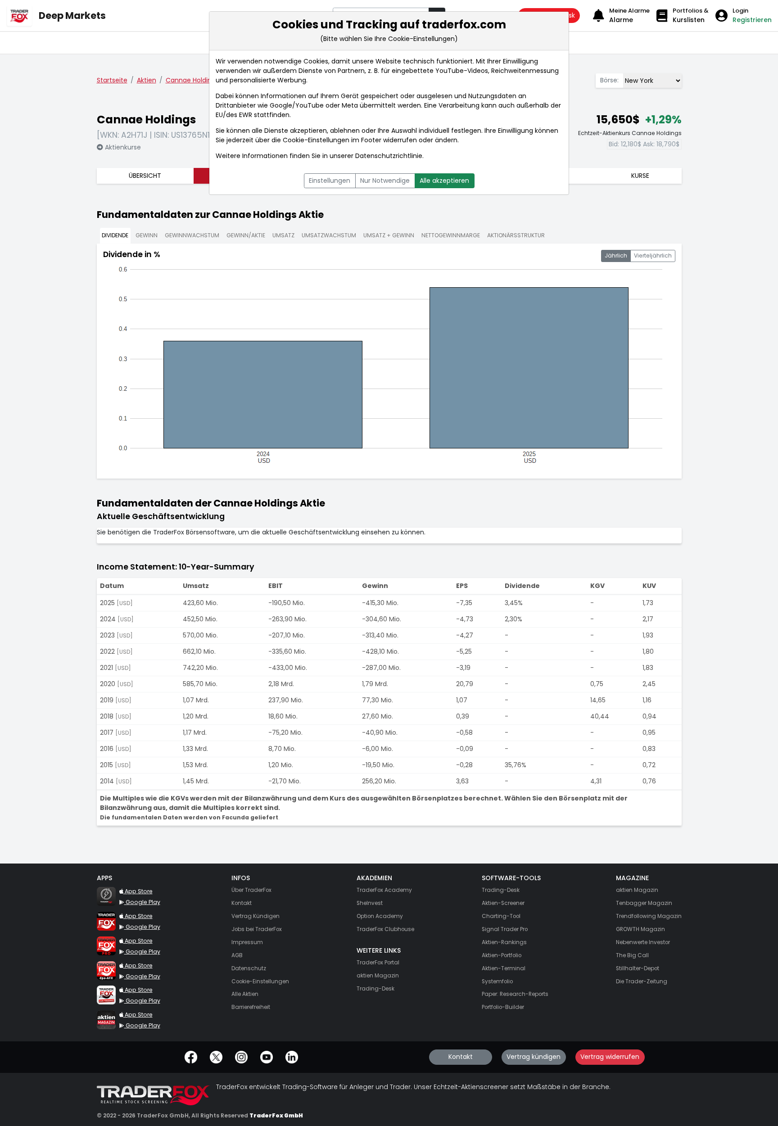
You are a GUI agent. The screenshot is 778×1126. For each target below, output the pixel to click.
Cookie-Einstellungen (316, 140)
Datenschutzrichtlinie (388, 155)
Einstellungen (329, 180)
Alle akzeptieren (444, 180)
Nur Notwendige (385, 180)
